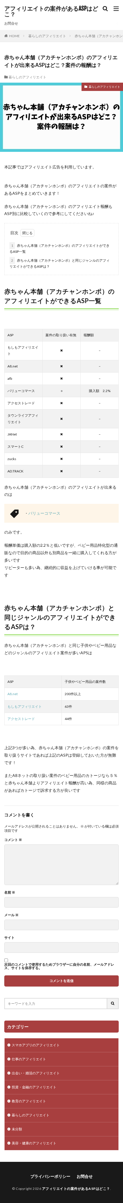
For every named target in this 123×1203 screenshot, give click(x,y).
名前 (9, 892)
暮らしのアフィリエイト (47, 36)
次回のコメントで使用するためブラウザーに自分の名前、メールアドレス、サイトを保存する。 (59, 966)
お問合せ (11, 23)
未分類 (17, 1129)
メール (11, 915)
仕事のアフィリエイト (29, 1059)
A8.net (12, 694)
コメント (13, 840)
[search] (113, 1003)
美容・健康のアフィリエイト (34, 1143)
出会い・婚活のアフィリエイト (36, 1073)
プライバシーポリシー (50, 1176)
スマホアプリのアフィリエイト (36, 1045)
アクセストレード (21, 719)
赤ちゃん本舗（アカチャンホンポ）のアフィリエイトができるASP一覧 (59, 248)
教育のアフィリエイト (29, 1101)
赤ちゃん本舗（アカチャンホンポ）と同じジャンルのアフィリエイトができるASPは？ (59, 263)
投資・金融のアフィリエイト (34, 1087)
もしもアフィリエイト (24, 706)
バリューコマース (44, 513)
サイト (9, 937)
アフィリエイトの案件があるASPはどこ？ (51, 11)
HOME (14, 36)
